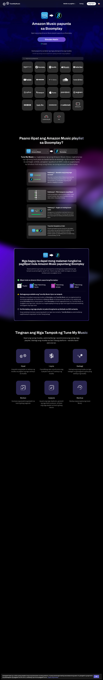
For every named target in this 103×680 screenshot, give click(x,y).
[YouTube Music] (77, 67)
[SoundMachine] (52, 105)
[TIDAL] (52, 79)
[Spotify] (52, 67)
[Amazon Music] (27, 67)
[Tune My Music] (11, 3)
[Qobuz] (27, 92)
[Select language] (99, 4)
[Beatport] (40, 92)
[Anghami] (77, 92)
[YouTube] (27, 79)
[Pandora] (65, 92)
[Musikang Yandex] (77, 79)
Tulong (81, 3)
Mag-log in (91, 3)
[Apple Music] (65, 67)
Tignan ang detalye (53, 677)
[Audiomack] (65, 105)
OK (96, 676)
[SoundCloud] (65, 79)
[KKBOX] (27, 105)
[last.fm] (40, 105)
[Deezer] (40, 79)
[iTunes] (52, 92)
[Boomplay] (40, 67)
